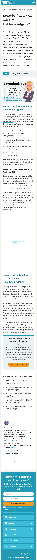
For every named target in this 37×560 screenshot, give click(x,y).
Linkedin (13, 447)
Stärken (26, 186)
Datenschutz (15, 554)
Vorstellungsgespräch (13, 9)
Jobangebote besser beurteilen (13, 313)
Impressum (6, 554)
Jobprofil (10, 197)
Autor (16, 434)
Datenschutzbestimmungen (19, 507)
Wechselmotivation (9, 308)
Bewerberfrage (8, 121)
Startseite (5, 9)
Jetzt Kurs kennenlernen (18, 364)
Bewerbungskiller (23, 289)
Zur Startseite (18, 462)
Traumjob (11, 311)
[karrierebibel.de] (8, 2)
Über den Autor (9, 428)
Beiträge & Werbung (27, 554)
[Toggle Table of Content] (18, 74)
